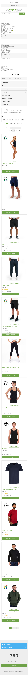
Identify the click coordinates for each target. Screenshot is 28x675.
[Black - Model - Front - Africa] (14, 391)
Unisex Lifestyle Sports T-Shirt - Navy (11, 489)
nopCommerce (16, 672)
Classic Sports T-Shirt (7, 530)
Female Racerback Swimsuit (8, 163)
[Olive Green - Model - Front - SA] (14, 595)
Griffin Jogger (5, 285)
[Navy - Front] (14, 473)
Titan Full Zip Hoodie (7, 571)
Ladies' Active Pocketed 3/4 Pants (10, 367)
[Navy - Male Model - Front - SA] (14, 187)
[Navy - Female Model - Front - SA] (14, 147)
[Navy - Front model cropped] (14, 269)
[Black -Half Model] (14, 350)
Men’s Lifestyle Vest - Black (8, 448)
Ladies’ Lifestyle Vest (7, 408)
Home (3, 78)
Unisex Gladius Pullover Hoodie (9, 611)
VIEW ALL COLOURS (14, 161)
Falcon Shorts (5, 244)
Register (12, 2)
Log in (16, 2)
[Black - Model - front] (14, 228)
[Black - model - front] (14, 554)
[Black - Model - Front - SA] (14, 310)
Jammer (4, 204)
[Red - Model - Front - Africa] (14, 514)
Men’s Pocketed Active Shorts (9, 326)
